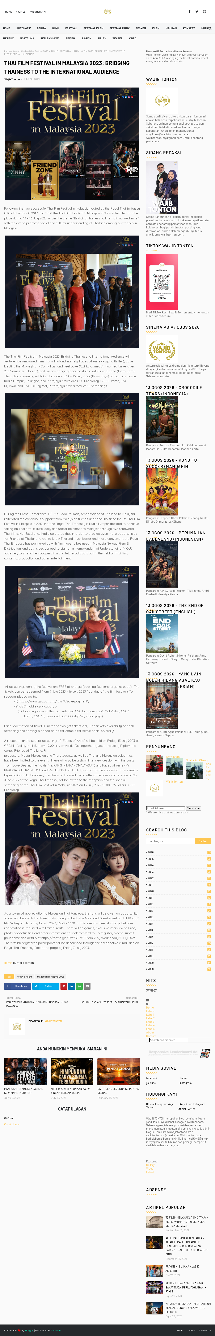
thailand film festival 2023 (34, 51)
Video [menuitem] (132, 38)
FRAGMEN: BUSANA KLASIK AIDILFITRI (182, 1268)
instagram (186, 1083)
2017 (179, 910)
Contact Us (205, 1330)
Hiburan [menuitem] (171, 28)
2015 (179, 923)
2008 (179, 969)
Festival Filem (24, 976)
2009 (179, 962)
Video (149, 1168)
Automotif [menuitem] (23, 28)
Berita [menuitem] (41, 28)
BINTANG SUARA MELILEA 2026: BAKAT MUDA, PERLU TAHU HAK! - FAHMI (185, 1287)
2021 (179, 884)
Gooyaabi (56, 1330)
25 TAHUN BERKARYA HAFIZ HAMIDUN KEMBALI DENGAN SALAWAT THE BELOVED (188, 1308)
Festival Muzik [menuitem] (120, 28)
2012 (179, 943)
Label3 (150, 1021)
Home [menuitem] (6, 28)
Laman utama (11, 51)
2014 (179, 930)
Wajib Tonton (12, 79)
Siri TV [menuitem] (102, 38)
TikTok (183, 1078)
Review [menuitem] (70, 38)
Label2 (150, 1018)
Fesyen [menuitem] (141, 28)
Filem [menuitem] (155, 28)
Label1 (150, 1014)
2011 (179, 949)
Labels (150, 1011)
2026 (179, 852)
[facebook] (189, 11)
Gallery (150, 1165)
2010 (179, 956)
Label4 (150, 1025)
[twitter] (197, 11)
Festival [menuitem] (71, 28)
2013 (179, 936)
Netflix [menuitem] (8, 38)
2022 (179, 878)
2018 (179, 904)
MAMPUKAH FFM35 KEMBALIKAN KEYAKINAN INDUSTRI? (23, 1091)
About (150, 1032)
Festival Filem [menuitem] (93, 28)
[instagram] (204, 11)
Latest (150, 1172)
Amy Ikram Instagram (192, 1104)
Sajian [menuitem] (86, 38)
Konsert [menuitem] (189, 28)
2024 (179, 865)
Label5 (150, 1029)
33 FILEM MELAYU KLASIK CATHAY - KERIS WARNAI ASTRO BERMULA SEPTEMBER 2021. (186, 1221)
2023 (179, 871)
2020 (179, 891)
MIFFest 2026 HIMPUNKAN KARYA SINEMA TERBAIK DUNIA (70, 1091)
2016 (179, 917)
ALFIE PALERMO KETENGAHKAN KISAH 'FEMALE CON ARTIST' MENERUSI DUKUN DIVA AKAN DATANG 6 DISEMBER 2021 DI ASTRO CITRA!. (186, 1246)
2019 (179, 897)
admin (8, 962)
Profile (20, 11)
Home (8, 11)
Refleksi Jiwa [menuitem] (50, 38)
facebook (151, 1078)
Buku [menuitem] (55, 28)
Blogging (29, 1330)
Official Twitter (186, 1109)
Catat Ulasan (12, 1124)
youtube (151, 1083)
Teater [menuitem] (118, 38)
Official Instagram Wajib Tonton (160, 1105)
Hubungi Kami (38, 11)
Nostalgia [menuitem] (27, 38)
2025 (179, 859)
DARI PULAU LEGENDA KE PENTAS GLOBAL (118, 1091)
